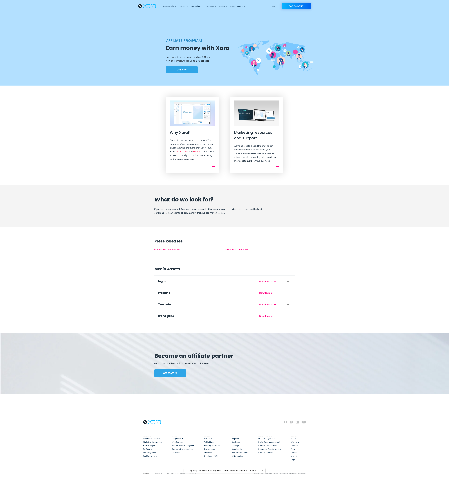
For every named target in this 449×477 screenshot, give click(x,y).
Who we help (168, 6)
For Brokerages (149, 445)
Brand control (209, 449)
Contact (294, 445)
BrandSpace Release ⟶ (167, 249)
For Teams (147, 449)
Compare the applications (182, 449)
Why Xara (295, 442)
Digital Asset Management (269, 442)
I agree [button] (262, 470)
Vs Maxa (192, 473)
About (293, 438)
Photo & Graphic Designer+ (183, 445)
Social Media (237, 449)
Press (293, 449)
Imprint (294, 456)
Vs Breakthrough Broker (176, 473)
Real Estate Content (240, 452)
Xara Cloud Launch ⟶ (236, 249)
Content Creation (265, 452)
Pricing (222, 6)
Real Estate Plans (150, 456)
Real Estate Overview (151, 438)
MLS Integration (149, 452)
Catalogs (235, 445)
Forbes (196, 151)
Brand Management (266, 438)
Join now (181, 69)
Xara (147, 6)
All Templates (237, 456)
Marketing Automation (152, 442)
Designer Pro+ (177, 438)
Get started (170, 373)
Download (176, 452)
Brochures (236, 442)
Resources (210, 6)
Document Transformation (269, 449)
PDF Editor (208, 438)
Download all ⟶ (268, 281)
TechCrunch (181, 151)
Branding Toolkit (210, 445)
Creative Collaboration (267, 445)
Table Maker (209, 442)
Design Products (236, 6)
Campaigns (196, 6)
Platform (182, 6)
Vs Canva (158, 473)
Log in (274, 6)
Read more (213, 166)
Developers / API (210, 456)
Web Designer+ (178, 442)
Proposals (235, 438)
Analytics (208, 452)
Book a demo (296, 6)
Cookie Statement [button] (247, 470)
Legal (293, 459)
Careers (294, 452)
